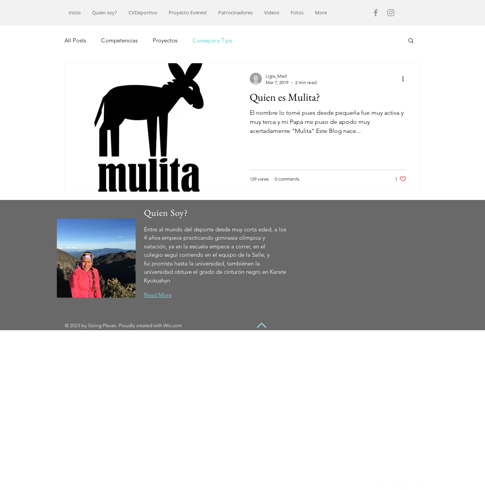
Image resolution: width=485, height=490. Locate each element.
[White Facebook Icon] (377, 484)
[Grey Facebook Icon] (375, 12)
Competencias (119, 40)
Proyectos (165, 40)
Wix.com (172, 325)
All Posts (75, 40)
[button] (411, 41)
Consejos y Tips (212, 40)
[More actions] (405, 78)
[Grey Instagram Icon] (391, 12)
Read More (158, 294)
